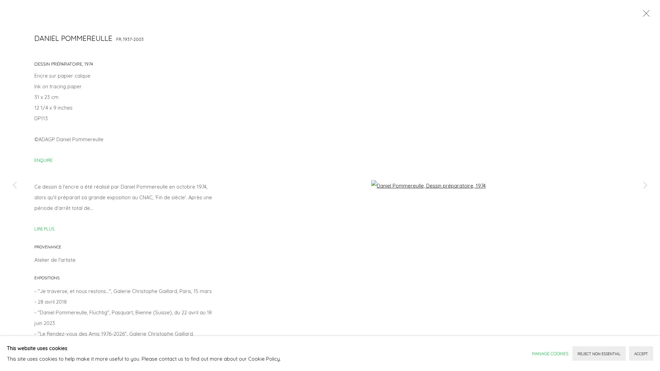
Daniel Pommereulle (73, 38)
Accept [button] (641, 353)
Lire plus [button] (44, 229)
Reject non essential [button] (599, 353)
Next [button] (645, 185)
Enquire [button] (43, 160)
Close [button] (644, 15)
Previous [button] (15, 185)
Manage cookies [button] (550, 353)
